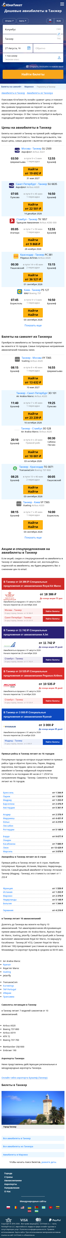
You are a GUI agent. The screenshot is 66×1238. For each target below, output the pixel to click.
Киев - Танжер (32, 290)
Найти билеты (53, 611)
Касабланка (9, 843)
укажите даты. (49, 1162)
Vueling (7, 971)
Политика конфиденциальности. (33, 1229)
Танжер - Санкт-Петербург (32, 393)
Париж (6, 796)
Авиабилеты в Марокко (15, 1154)
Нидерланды (10, 899)
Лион (6, 847)
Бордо (6, 836)
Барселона (8, 803)
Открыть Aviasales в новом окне (46, 66)
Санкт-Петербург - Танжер (32, 184)
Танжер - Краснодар (31, 466)
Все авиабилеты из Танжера (18, 1146)
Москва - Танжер (31, 148)
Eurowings (8, 985)
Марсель (7, 851)
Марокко (7, 895)
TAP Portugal (9, 989)
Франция (8, 888)
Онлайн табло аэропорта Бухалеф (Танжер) (24, 1077)
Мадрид (7, 800)
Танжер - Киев (32, 502)
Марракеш (9, 818)
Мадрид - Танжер (13, 740)
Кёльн (6, 821)
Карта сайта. (20, 1232)
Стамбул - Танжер (27, 219)
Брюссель (8, 792)
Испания (7, 892)
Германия (8, 910)
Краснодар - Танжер (32, 254)
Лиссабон (8, 825)
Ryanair (7, 964)
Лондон (7, 840)
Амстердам (9, 807)
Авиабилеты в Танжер (13, 93)
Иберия (7, 993)
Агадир (7, 814)
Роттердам (8, 829)
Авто (21, 20)
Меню (62, 4)
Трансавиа (8, 996)
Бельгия (7, 903)
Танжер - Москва (32, 357)
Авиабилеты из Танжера (40, 93)
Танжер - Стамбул (32, 428)
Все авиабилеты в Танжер (17, 1138)
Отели (8, 20)
